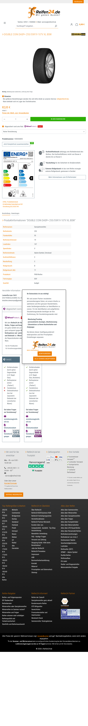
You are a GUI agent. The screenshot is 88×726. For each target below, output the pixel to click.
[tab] (6, 213)
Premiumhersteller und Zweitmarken (39, 613)
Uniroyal (15, 531)
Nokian (14, 537)
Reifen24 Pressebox (38, 551)
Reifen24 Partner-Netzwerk (40, 522)
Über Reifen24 (36, 510)
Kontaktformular (10, 483)
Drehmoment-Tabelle (68, 540)
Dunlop (14, 519)
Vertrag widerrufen (14, 495)
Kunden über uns (37, 525)
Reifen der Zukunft (37, 597)
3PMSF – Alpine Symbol (69, 552)
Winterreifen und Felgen (10, 612)
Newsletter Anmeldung (39, 534)
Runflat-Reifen (66, 555)
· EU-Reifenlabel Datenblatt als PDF (12, 204)
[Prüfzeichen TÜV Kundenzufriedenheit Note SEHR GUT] (70, 613)
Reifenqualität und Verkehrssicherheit (8, 619)
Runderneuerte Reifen (39, 603)
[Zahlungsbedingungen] (54, 460)
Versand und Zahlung (38, 540)
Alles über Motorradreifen (70, 525)
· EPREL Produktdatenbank (10, 202)
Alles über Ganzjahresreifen (70, 516)
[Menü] (4, 23)
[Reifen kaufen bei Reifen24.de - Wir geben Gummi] (44, 12)
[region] (44, 66)
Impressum (35, 554)
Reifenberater (7, 603)
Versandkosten (43, 636)
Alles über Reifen (68, 506)
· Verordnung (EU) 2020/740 (10, 206)
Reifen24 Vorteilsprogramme (41, 516)
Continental (16, 513)
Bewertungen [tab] (15, 213)
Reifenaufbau (65, 558)
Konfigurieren (44, 354)
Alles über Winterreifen (69, 513)
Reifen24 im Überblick (40, 506)
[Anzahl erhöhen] (27, 119)
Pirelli (14, 528)
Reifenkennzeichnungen (69, 534)
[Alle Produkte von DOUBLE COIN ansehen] (78, 34)
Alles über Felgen (67, 519)
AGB (32, 557)
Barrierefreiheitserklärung (40, 560)
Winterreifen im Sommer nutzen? (13, 609)
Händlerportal (78, 1)
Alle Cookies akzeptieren (45, 359)
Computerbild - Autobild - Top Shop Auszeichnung (43, 529)
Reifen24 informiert (39, 593)
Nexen (14, 534)
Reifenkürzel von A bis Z (69, 537)
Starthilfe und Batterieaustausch (13, 624)
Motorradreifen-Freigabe (69, 567)
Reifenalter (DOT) (67, 549)
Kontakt (34, 563)
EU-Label (64, 561)
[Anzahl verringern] (4, 119)
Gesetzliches (35, 609)
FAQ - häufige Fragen (38, 537)
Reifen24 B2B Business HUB (41, 513)
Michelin (15, 510)
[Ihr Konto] (71, 24)
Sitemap (34, 572)
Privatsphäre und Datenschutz (41, 569)
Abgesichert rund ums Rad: (14, 126)
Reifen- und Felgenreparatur (12, 597)
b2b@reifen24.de (63, 99)
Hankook (15, 525)
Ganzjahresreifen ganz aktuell (41, 600)
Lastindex (64, 546)
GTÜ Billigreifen (36, 606)
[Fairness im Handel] (65, 602)
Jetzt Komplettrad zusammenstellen (16, 144)
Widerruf (34, 566)
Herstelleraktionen (37, 519)
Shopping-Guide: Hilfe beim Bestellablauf (40, 544)
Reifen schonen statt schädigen (13, 615)
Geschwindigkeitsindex (69, 543)
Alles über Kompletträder (69, 522)
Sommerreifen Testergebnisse (41, 621)
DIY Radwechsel (7, 600)
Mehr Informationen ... (33, 350)
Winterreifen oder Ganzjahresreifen (14, 606)
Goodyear (15, 522)
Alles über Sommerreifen (69, 510)
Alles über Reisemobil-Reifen (71, 531)
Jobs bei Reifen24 (37, 548)
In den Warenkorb (58, 119)
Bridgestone (16, 516)
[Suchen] (55, 26)
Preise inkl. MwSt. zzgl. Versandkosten (15, 113)
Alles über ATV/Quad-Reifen (70, 528)
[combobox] (34, 26)
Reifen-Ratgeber (8, 593)
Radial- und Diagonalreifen (70, 564)
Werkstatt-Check (37, 618)
